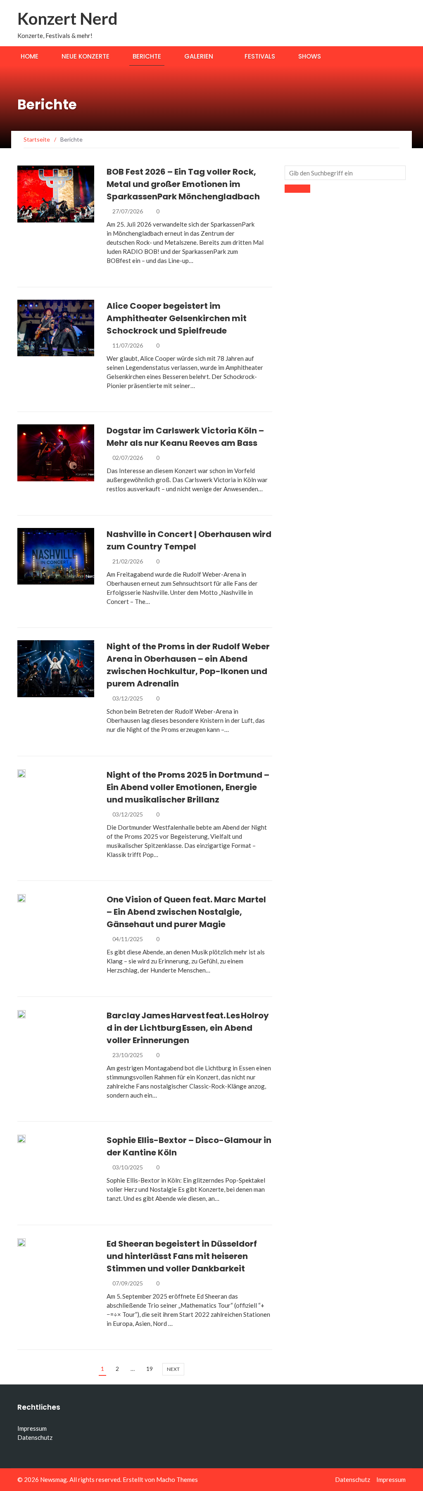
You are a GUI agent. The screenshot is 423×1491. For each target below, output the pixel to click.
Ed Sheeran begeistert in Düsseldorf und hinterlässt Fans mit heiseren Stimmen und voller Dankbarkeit (182, 1256)
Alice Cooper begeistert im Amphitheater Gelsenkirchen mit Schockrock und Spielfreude (177, 318)
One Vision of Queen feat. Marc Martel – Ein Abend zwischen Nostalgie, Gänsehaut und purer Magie (186, 912)
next (173, 1369)
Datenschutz (34, 1437)
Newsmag (53, 1479)
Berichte (147, 56)
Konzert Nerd (67, 18)
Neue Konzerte (85, 56)
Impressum (32, 1428)
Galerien (198, 56)
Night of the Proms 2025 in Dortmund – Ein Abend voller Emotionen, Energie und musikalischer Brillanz (188, 787)
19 (149, 1368)
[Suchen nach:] (345, 173)
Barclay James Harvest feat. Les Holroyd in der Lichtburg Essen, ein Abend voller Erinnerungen (188, 1028)
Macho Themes (177, 1479)
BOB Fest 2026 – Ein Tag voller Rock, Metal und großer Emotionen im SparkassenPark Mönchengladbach (183, 184)
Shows (309, 56)
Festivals (260, 56)
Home (29, 56)
